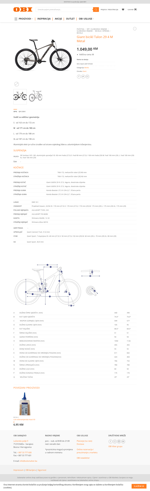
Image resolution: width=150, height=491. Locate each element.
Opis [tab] (15, 111)
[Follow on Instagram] (115, 441)
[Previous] (17, 57)
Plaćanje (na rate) (84, 441)
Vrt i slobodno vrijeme (97, 29)
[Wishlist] (123, 9)
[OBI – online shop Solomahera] (22, 9)
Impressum (18, 470)
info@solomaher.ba (28, 461)
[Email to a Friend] (87, 77)
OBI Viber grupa (115, 446)
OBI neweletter (83, 458)
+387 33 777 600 (24, 452)
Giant (84, 71)
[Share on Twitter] (83, 77)
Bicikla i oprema (102, 31)
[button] (132, 9)
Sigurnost (42, 470)
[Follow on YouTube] (123, 441)
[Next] (69, 57)
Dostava (80, 444)
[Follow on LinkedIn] (119, 441)
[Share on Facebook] (79, 77)
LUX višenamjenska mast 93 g (24, 420)
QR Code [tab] (22, 111)
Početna (80, 29)
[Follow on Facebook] (110, 441)
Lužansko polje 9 (20, 441)
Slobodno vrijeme (85, 31)
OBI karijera (31, 470)
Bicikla (80, 33)
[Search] (96, 9)
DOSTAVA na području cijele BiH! (75, 2)
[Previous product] (134, 28)
